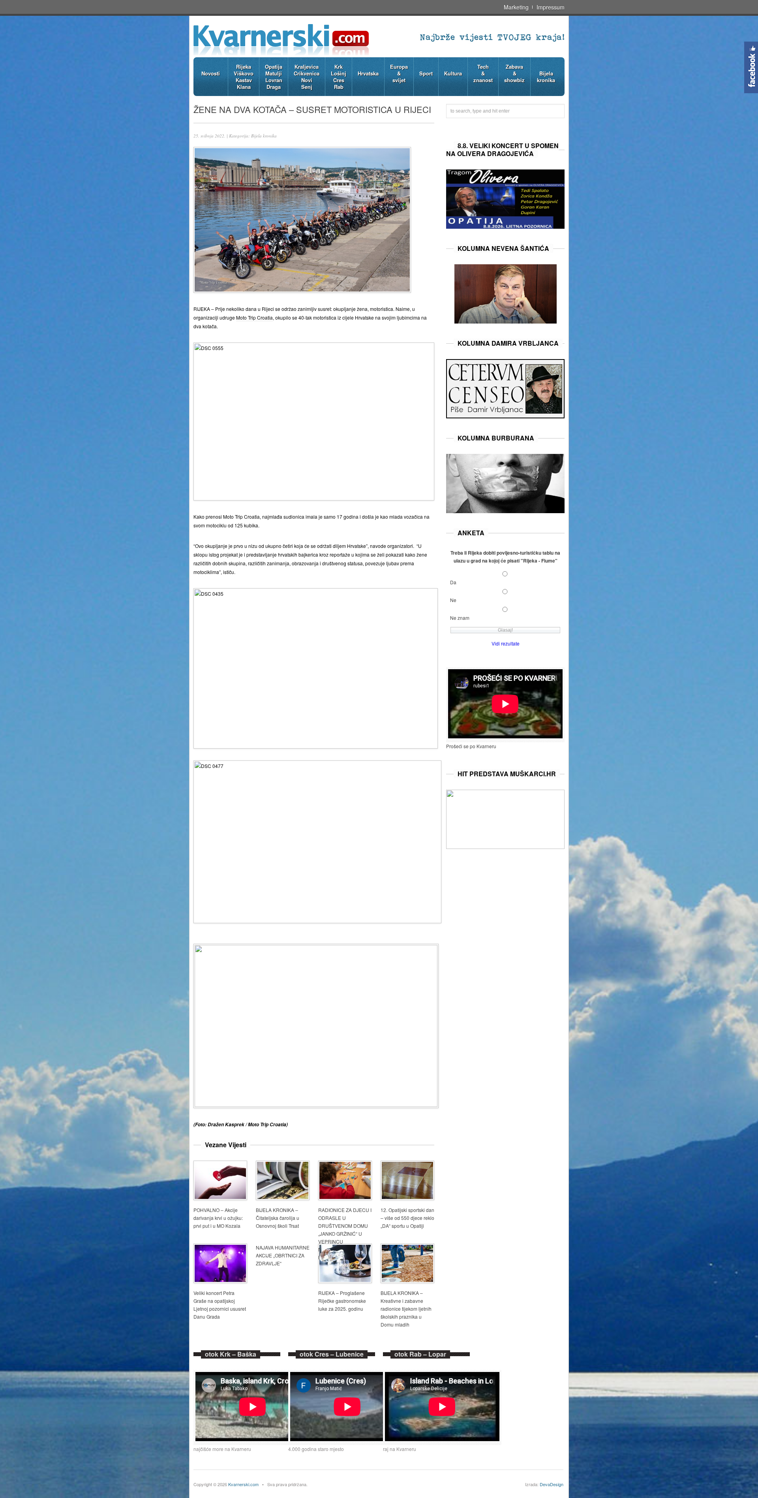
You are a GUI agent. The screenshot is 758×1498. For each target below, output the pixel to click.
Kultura (453, 73)
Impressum (551, 7)
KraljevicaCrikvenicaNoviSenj (306, 76)
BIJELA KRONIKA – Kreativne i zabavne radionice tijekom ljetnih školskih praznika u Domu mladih (406, 1308)
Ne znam (459, 617)
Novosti (210, 73)
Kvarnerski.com (243, 1484)
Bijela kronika (264, 136)
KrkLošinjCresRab (338, 76)
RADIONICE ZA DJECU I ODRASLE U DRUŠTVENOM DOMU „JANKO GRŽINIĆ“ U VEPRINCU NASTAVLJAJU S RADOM (344, 1233)
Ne (453, 600)
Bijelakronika (546, 77)
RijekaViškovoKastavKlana (243, 76)
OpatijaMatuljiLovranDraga (273, 76)
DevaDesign (551, 1484)
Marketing (516, 7)
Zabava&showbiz (514, 73)
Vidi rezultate (506, 643)
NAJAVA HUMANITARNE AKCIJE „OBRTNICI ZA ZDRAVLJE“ (283, 1255)
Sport (426, 73)
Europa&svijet (399, 73)
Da (453, 582)
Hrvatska (368, 73)
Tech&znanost (483, 73)
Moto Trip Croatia (254, 317)
